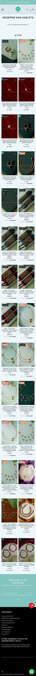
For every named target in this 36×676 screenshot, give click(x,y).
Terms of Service (5, 631)
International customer (7, 620)
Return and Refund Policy (8, 622)
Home (9, 24)
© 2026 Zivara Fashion (7, 674)
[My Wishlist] (30, 9)
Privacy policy (5, 634)
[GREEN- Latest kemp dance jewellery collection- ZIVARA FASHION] (26, 550)
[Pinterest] (18, 600)
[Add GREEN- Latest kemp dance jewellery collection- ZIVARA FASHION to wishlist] (32, 540)
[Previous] (1, 2)
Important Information (7, 616)
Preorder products (6, 629)
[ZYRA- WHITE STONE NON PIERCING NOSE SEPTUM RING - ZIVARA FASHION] (9, 89)
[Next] (34, 2)
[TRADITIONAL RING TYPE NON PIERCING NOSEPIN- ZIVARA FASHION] (26, 126)
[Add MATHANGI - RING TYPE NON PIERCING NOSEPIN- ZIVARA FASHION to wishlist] (15, 41)
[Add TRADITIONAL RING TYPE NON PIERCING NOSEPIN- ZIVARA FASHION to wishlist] (32, 117)
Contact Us (4, 625)
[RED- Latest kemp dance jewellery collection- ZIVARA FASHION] (9, 550)
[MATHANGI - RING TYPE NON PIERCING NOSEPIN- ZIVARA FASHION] (9, 51)
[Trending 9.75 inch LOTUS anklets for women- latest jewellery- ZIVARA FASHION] (9, 355)
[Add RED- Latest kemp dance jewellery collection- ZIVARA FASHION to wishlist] (15, 540)
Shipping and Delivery (7, 627)
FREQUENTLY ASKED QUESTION (10, 618)
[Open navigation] (7, 9)
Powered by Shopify (19, 674)
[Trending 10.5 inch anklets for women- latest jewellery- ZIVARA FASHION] (26, 163)
